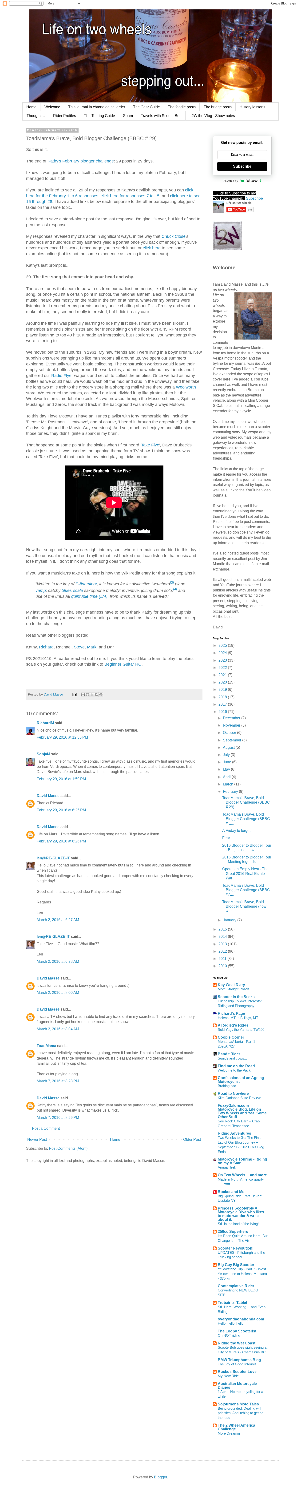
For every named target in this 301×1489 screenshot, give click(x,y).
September (232, 740)
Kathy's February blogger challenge (81, 161)
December (232, 718)
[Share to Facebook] (96, 694)
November (232, 725)
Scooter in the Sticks (236, 997)
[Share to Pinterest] (101, 694)
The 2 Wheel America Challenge (236, 1427)
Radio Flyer (62, 375)
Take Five (150, 445)
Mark (91, 647)
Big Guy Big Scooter (236, 1265)
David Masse (48, 796)
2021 (223, 675)
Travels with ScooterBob (161, 116)
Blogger (160, 1477)
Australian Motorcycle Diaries (237, 1385)
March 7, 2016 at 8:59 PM (58, 1118)
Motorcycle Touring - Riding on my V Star (242, 1161)
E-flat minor (86, 584)
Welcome (52, 107)
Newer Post (37, 1139)
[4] (175, 589)
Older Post (192, 1139)
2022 (223, 668)
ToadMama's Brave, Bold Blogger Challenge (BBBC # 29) (246, 802)
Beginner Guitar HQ (123, 664)
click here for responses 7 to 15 (130, 196)
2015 (223, 929)
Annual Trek (227, 1167)
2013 (223, 944)
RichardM (45, 723)
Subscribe (242, 166)
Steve (79, 647)
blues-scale (72, 590)
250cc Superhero (233, 1232)
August (229, 747)
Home (31, 107)
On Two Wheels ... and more (242, 1175)
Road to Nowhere (233, 1094)
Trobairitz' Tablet (232, 1303)
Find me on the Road (236, 1066)
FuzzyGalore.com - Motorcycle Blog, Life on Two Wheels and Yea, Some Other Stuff (242, 1111)
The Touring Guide (99, 116)
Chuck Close (174, 236)
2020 (223, 682)
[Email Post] (74, 694)
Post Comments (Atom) (68, 1148)
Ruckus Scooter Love (237, 1372)
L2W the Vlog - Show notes (212, 116)
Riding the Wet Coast (236, 1343)
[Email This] (83, 694)
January (230, 920)
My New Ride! (229, 1376)
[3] (172, 582)
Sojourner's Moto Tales (238, 1404)
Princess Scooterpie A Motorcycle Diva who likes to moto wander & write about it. (241, 1214)
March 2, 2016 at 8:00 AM (58, 993)
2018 (223, 697)
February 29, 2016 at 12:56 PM (62, 737)
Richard (46, 647)
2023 (223, 660)
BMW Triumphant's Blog (239, 1360)
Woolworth (186, 387)
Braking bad (227, 1086)
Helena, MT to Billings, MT (238, 1018)
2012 (223, 951)
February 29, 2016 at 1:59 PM (61, 779)
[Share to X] (92, 694)
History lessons (252, 107)
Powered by (230, 180)
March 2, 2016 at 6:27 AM (58, 920)
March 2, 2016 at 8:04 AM (58, 1029)
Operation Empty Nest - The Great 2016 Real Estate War (245, 873)
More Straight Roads (234, 989)
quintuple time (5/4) (89, 596)
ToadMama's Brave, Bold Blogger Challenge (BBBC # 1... (246, 818)
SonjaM (43, 754)
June (227, 762)
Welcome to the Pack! (235, 1070)
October (230, 733)
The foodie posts (182, 107)
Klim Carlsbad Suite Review (239, 1098)
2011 (222, 959)
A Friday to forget (236, 831)
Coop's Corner (231, 1037)
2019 (223, 690)
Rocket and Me (231, 1192)
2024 (223, 653)
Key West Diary (231, 985)
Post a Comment (46, 1128)
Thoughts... (36, 116)
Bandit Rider (229, 1054)
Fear (226, 838)
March (228, 784)
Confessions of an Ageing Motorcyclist (241, 1080)
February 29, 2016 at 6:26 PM (61, 841)
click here (152, 248)
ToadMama (46, 1046)
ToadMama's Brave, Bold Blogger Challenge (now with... (244, 906)
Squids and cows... (232, 1058)
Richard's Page (231, 1014)
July (227, 755)
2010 (223, 966)
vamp (41, 590)
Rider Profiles (64, 116)
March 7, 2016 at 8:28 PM (58, 1081)
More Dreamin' (229, 1433)
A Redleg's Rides (233, 1025)
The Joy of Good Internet (237, 1364)
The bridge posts (218, 107)
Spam (128, 116)
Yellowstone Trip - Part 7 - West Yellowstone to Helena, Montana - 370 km (242, 1273)
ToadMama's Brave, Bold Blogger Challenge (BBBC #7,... (246, 889)
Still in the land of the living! (238, 1224)
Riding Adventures (234, 1133)
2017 (223, 704)
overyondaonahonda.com (241, 1319)
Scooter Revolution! (235, 1248)
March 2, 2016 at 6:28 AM (58, 961)
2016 (223, 712)
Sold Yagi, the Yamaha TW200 (241, 1030)
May (227, 769)
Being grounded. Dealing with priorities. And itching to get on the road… (240, 1413)
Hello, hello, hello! (231, 1323)
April (227, 777)
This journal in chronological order (96, 107)
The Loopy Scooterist (237, 1331)
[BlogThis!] (87, 694)
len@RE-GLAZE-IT (53, 858)
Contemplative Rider (236, 1286)
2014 (223, 937)
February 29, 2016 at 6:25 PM (61, 810)
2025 (223, 645)
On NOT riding (229, 1335)
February (231, 791)
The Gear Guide (146, 107)
